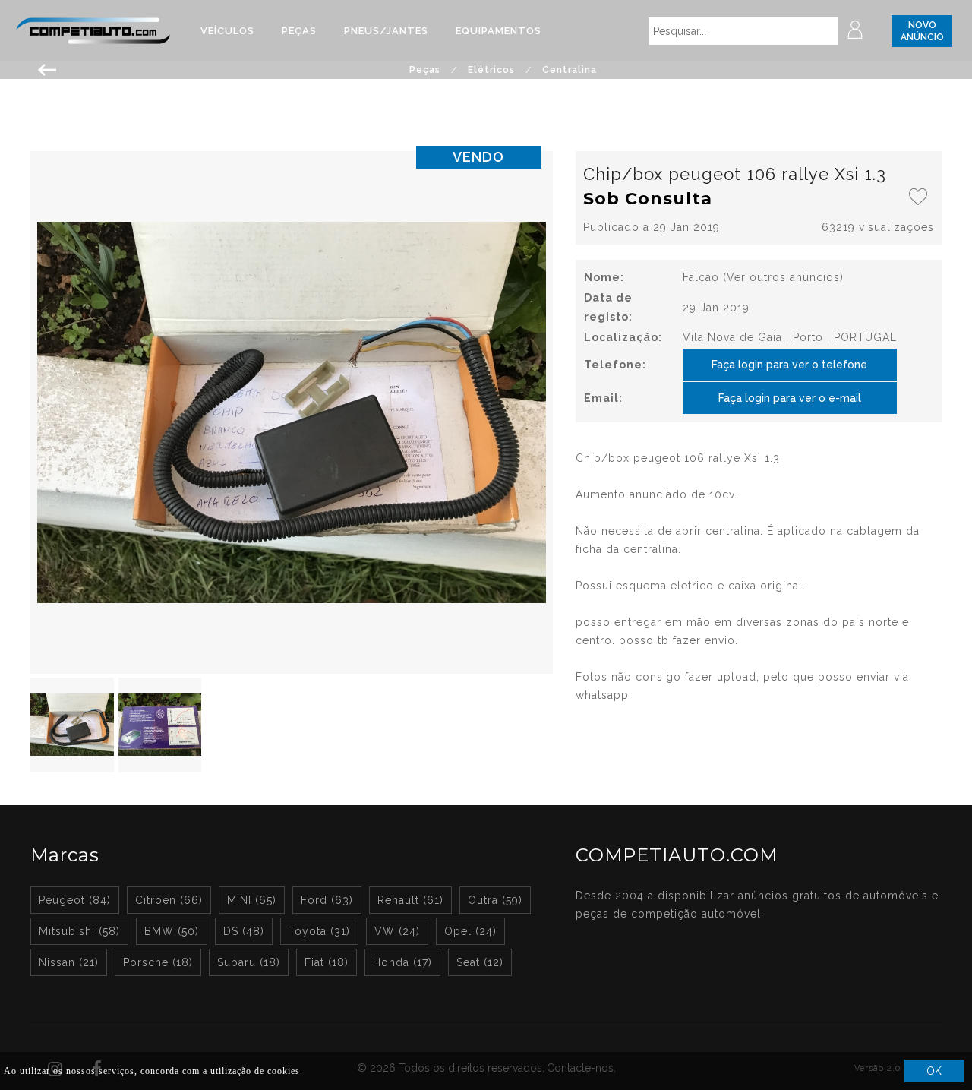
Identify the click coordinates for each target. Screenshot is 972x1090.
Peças (299, 30)
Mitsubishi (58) (79, 931)
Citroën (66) (169, 900)
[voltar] (47, 68)
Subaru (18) (248, 962)
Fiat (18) (327, 962)
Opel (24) (470, 931)
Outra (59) (495, 900)
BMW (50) (171, 931)
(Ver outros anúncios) (783, 277)
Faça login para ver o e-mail (789, 398)
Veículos (227, 30)
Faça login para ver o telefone (789, 365)
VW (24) (397, 931)
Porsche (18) (158, 962)
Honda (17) (402, 962)
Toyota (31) (319, 931)
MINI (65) (251, 900)
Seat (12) (479, 962)
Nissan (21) (69, 962)
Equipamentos (498, 30)
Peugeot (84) (75, 900)
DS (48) (243, 931)
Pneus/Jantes (386, 30)
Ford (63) (327, 900)
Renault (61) (410, 900)
